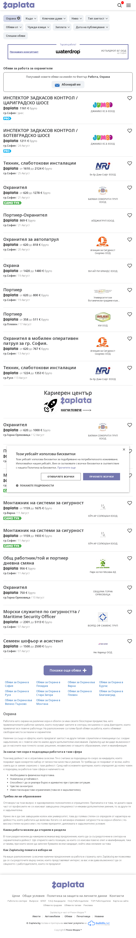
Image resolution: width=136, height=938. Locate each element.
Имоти (36, 916)
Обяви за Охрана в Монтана (48, 702)
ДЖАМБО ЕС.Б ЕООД (103, 111)
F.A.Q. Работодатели (78, 900)
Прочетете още (66, 467)
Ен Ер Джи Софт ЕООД (103, 174)
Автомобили (52, 916)
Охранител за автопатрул (31, 239)
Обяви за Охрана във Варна (81, 684)
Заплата (60, 27)
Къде (29, 18)
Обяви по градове (52, 905)
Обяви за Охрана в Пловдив (48, 684)
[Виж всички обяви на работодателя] (103, 107)
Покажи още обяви (65, 670)
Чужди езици (37, 27)
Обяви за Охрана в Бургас (111, 684)
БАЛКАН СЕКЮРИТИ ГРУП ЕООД (103, 200)
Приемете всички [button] (101, 476)
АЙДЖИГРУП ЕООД (102, 220)
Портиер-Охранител (25, 215)
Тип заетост (96, 18)
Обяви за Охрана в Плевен (80, 693)
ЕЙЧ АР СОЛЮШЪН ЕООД (103, 515)
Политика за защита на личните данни (77, 896)
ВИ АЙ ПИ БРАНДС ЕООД (103, 271)
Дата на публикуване (90, 27)
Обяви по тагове (72, 905)
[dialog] (68, 469)
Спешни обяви (15, 36)
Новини (99, 916)
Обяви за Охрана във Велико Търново (18, 702)
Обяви (68, 916)
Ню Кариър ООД (102, 652)
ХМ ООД (103, 325)
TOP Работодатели (101, 900)
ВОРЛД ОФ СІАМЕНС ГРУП (103, 625)
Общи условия (33, 896)
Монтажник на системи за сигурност (43, 503)
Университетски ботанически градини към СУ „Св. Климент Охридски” (102, 300)
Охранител (15, 187)
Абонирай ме (71, 84)
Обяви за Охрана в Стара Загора (48, 693)
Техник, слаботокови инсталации (39, 163)
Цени (16, 896)
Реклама (88, 905)
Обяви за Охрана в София (17, 684)
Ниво (75, 18)
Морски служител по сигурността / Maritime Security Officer (41, 613)
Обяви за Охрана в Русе (17, 693)
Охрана (11, 18)
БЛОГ (43, 900)
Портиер (12, 290)
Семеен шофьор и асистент (33, 641)
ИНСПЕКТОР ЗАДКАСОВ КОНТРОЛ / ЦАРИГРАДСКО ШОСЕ (40, 100)
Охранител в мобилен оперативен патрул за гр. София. (40, 340)
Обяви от (12, 27)
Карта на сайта (120, 900)
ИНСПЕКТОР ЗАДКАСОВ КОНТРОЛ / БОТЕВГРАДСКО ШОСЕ (40, 132)
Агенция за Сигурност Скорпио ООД (102, 251)
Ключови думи (52, 18)
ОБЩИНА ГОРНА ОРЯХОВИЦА (103, 593)
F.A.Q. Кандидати (57, 900)
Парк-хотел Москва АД (103, 572)
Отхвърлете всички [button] (60, 476)
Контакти (116, 896)
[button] (35, 485)
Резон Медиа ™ (74, 930)
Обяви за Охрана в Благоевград (111, 693)
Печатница (83, 916)
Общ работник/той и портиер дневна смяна (35, 560)
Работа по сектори (17, 900)
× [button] (124, 449)
